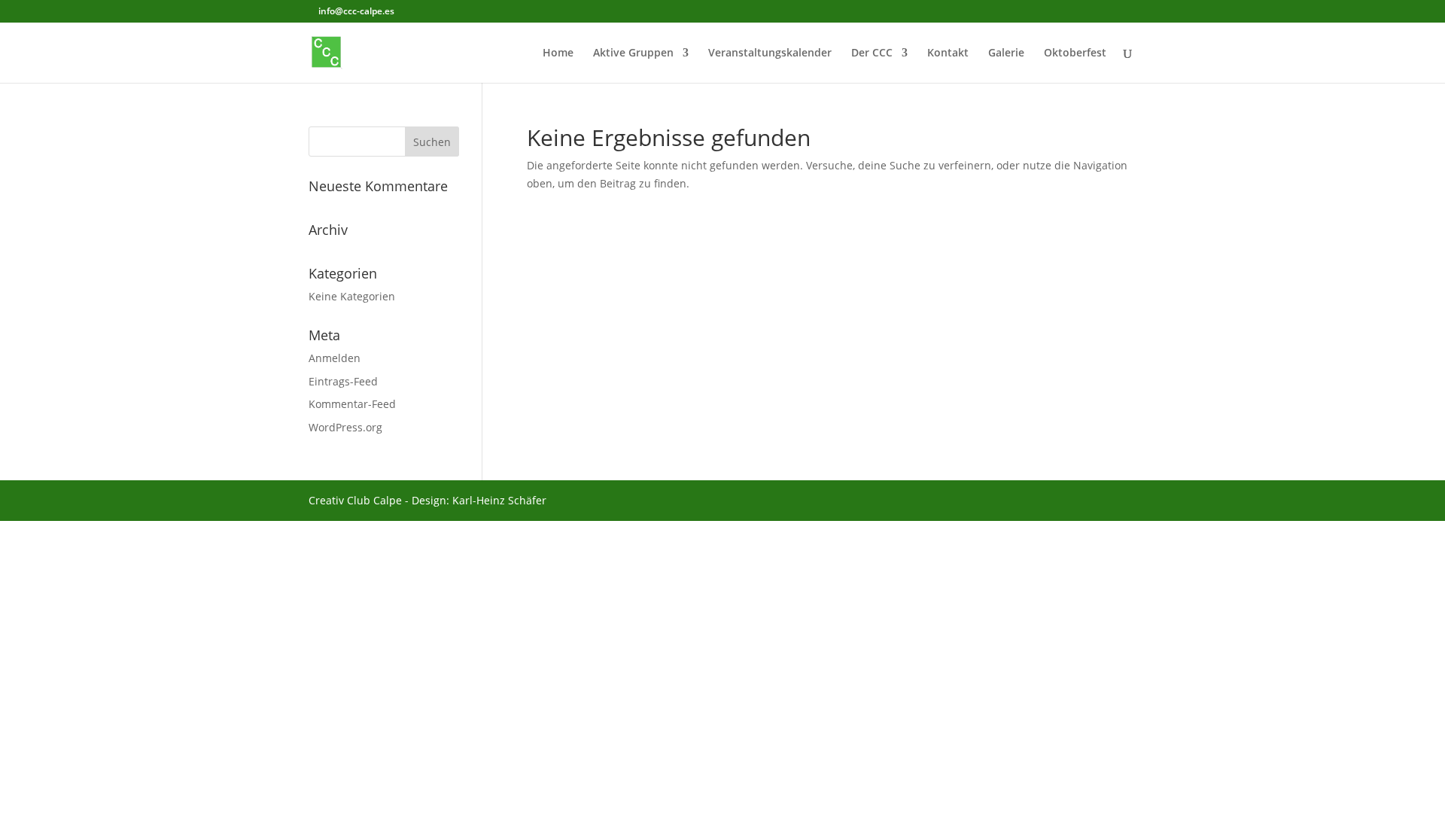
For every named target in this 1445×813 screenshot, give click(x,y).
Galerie (1006, 53)
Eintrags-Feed (343, 381)
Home (558, 53)
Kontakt (948, 53)
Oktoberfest (1075, 53)
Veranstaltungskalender (770, 53)
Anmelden (334, 358)
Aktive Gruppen (633, 53)
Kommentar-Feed (352, 404)
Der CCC (872, 53)
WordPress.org (345, 427)
